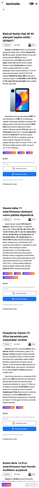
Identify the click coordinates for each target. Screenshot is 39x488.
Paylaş (8, 484)
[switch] (31, 4)
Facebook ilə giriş (20, 174)
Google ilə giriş (21, 168)
